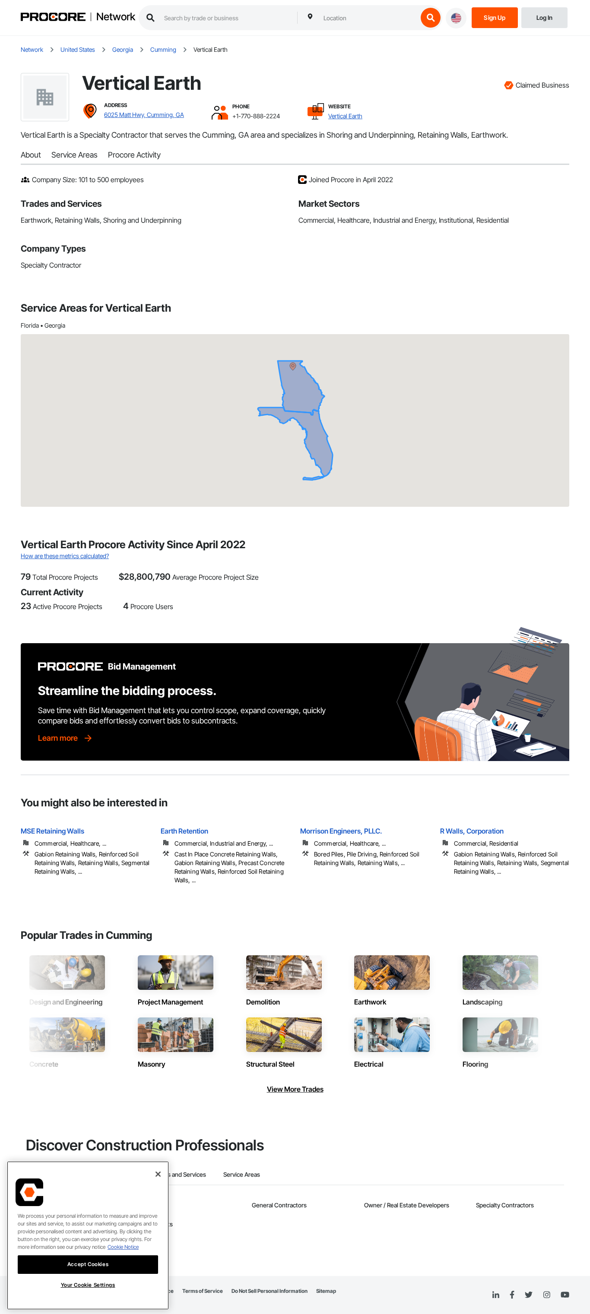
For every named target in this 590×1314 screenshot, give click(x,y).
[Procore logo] (53, 18)
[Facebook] (512, 1295)
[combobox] (368, 17)
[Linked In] (495, 1295)
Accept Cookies (87, 1264)
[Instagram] (546, 1295)
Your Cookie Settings (88, 1285)
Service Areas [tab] (241, 1174)
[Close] (158, 1174)
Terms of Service (202, 1291)
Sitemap (326, 1291)
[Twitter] (529, 1295)
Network (115, 17)
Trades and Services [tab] (179, 1174)
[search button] (431, 18)
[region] (88, 1235)
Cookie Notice (123, 1247)
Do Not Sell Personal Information (270, 1291)
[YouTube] (565, 1295)
